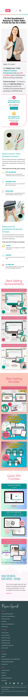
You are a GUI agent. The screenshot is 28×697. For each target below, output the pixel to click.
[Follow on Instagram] (6, 683)
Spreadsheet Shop (10, 182)
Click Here (14, 108)
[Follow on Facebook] (10, 683)
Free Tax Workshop (10, 172)
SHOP (8, 10)
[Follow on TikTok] (22, 683)
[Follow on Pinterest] (18, 683)
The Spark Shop (9, 264)
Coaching (8, 255)
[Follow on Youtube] (14, 683)
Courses (8, 245)
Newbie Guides (9, 191)
